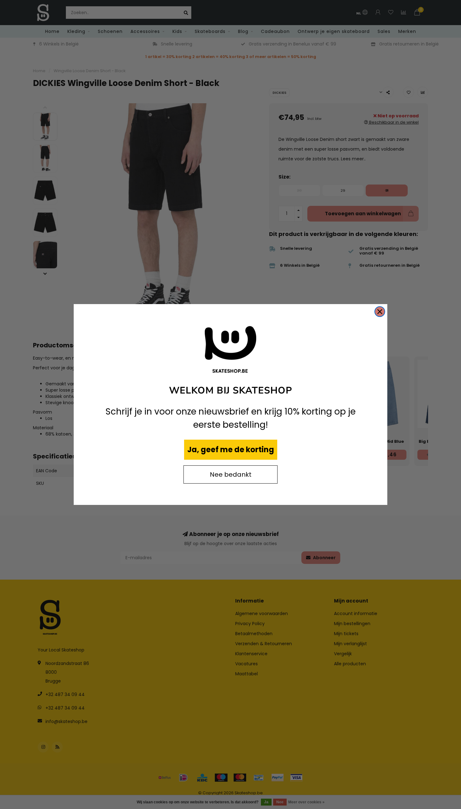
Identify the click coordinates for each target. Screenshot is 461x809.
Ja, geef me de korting (230, 449)
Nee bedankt (231, 474)
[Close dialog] (380, 312)
